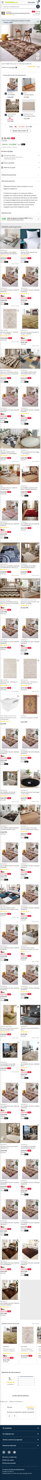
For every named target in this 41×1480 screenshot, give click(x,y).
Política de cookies (8, 1460)
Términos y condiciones (9, 1457)
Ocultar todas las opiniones (20, 1395)
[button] (20, 7)
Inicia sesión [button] (31, 2)
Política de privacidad (9, 1463)
